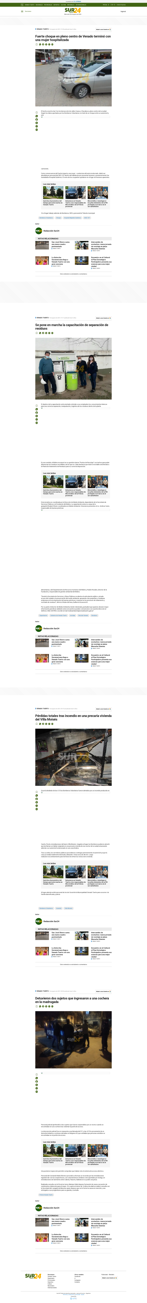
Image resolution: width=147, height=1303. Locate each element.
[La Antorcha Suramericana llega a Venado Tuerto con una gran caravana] (42, 260)
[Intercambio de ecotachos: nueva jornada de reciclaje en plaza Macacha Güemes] (81, 245)
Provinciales (48, 5)
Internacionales (81, 5)
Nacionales (70, 5)
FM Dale (105, 4)
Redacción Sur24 (51, 231)
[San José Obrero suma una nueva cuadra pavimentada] (42, 245)
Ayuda (82, 1294)
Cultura (63, 5)
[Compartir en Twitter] (46, 44)
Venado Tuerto (29, 5)
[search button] (22, 5)
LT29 (112, 4)
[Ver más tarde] (36, 44)
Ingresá (123, 11)
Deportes (56, 5)
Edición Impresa (121, 4)
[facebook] (43, 44)
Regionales (39, 5)
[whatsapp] (40, 44)
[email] (49, 44)
